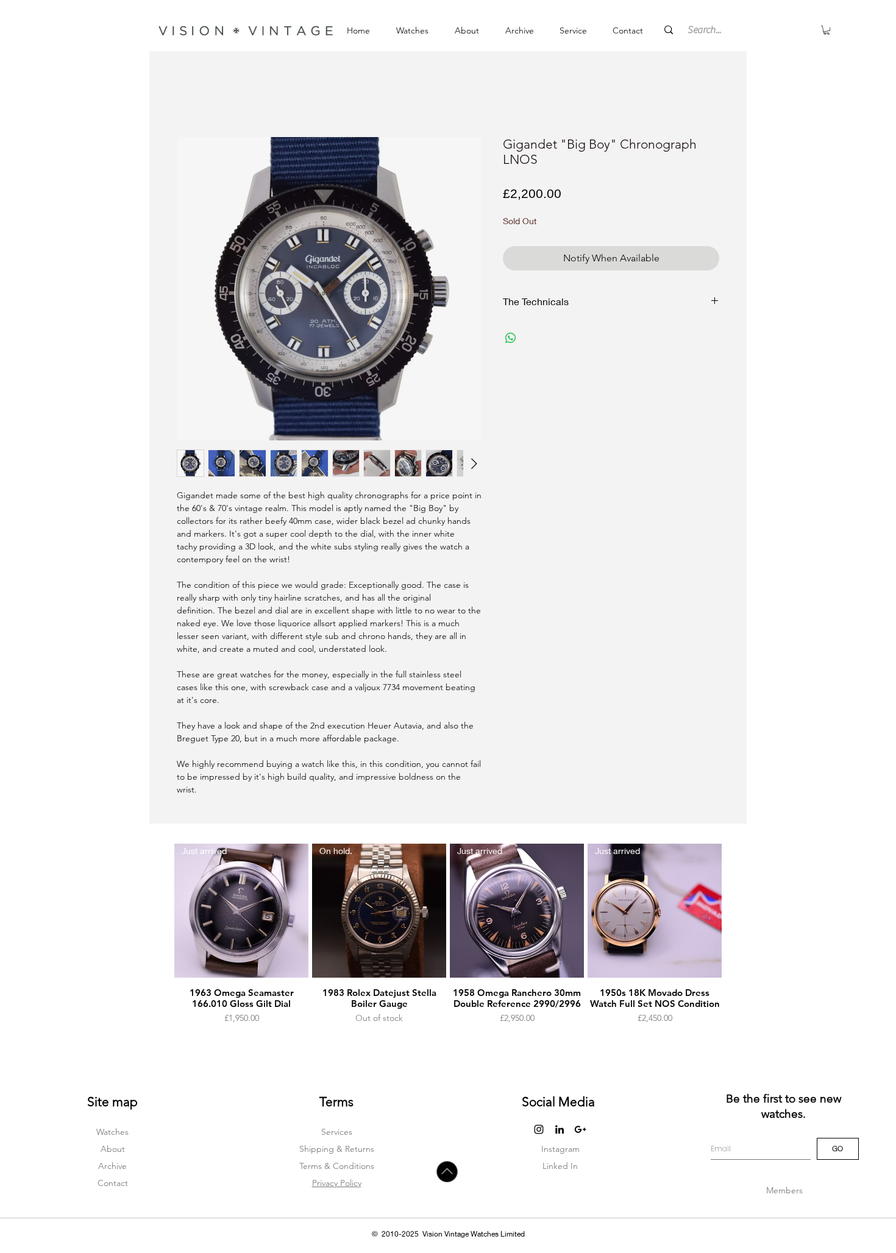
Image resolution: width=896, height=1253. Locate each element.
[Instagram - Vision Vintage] (539, 1129)
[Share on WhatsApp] (510, 338)
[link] (826, 30)
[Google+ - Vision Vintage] (580, 1129)
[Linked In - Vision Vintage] (559, 1129)
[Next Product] (739, 934)
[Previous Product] (156, 934)
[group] (448, 934)
